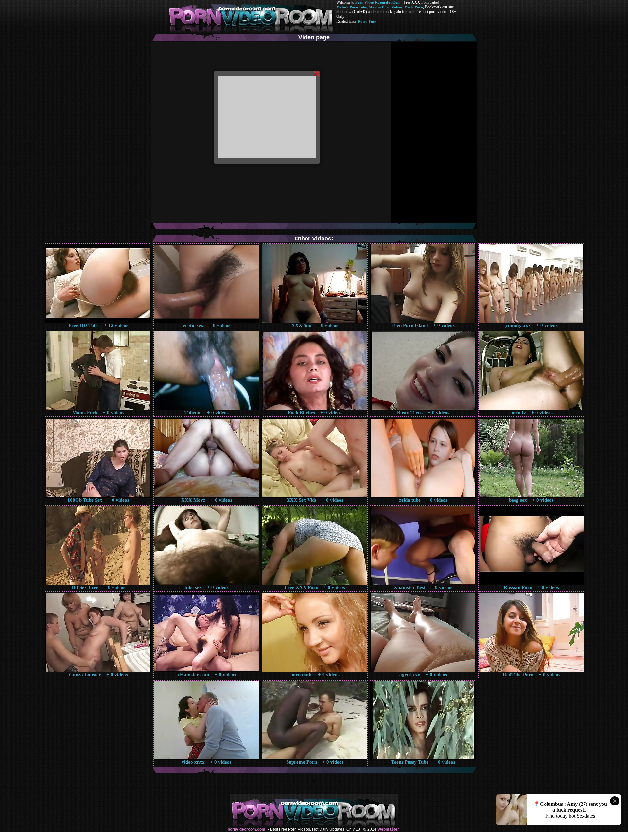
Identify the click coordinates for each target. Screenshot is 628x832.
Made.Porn (413, 7)
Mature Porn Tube (351, 7)
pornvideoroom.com (246, 829)
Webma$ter (388, 829)
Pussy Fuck (367, 21)
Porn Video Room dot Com (377, 2)
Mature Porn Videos (385, 7)
